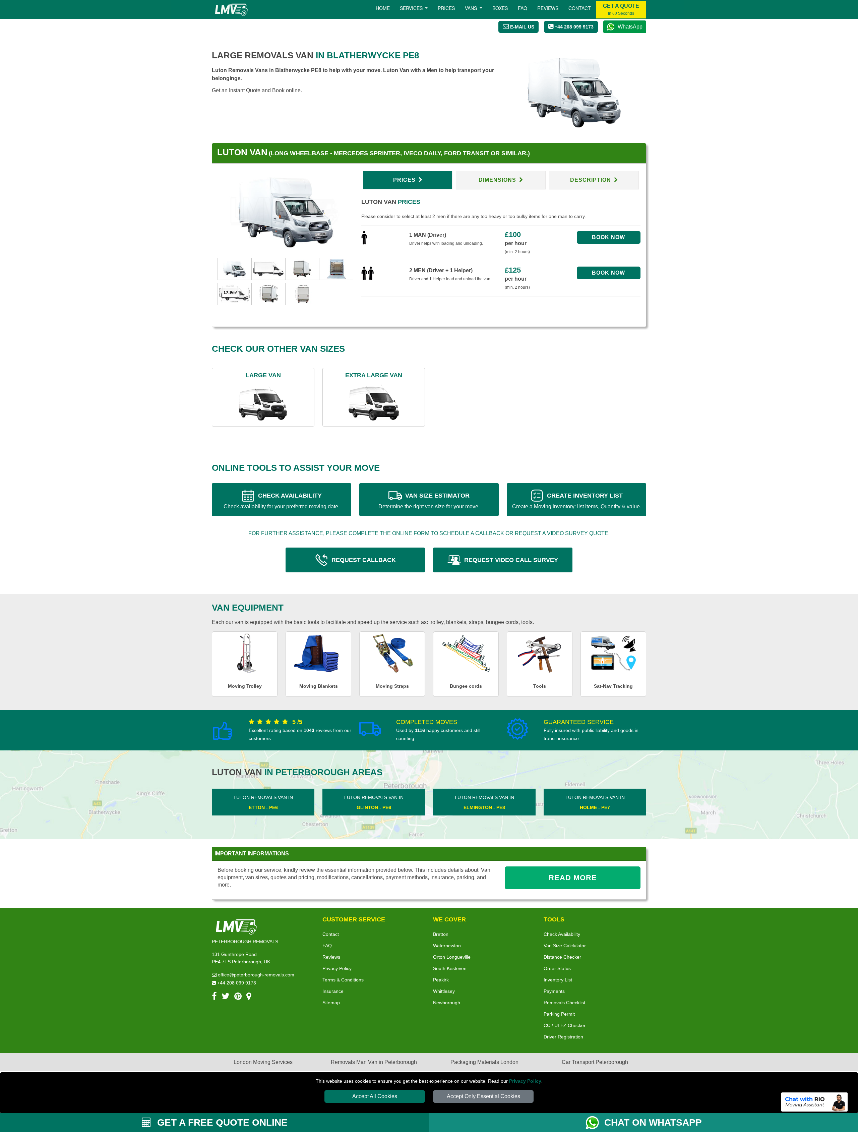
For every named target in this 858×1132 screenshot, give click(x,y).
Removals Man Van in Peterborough (374, 1062)
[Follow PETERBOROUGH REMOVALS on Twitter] (226, 997)
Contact (579, 8)
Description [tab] (591, 180)
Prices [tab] (405, 180)
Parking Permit (559, 1014)
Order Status (557, 968)
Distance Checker (562, 957)
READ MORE (573, 877)
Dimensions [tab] (498, 180)
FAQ (327, 945)
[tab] (234, 268)
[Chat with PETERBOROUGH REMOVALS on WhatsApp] (595, 1122)
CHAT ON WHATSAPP (653, 1122)
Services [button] (412, 8)
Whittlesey (444, 991)
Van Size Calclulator (565, 945)
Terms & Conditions (343, 979)
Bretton (440, 934)
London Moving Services (263, 1062)
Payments (554, 991)
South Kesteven (450, 968)
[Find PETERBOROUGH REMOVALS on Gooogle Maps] (248, 997)
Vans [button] (471, 8)
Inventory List (558, 979)
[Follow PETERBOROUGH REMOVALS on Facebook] (214, 997)
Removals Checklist (564, 1002)
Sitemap (331, 1002)
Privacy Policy (525, 1081)
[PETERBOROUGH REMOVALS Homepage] (231, 9)
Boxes (500, 8)
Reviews (547, 8)
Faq (522, 8)
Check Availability (562, 934)
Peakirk (441, 979)
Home (383, 8)
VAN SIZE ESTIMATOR (429, 500)
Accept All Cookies (374, 1096)
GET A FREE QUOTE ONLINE (221, 1122)
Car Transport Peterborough (595, 1062)
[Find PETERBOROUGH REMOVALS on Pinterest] (238, 997)
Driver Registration (563, 1036)
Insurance (333, 991)
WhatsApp (630, 27)
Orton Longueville (452, 957)
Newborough (446, 1002)
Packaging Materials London (484, 1062)
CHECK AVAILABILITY (282, 500)
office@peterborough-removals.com (255, 974)
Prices (446, 8)
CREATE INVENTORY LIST (576, 500)
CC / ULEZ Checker (565, 1025)
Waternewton (447, 945)
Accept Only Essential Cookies (483, 1096)
